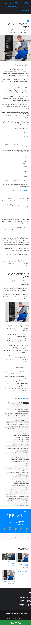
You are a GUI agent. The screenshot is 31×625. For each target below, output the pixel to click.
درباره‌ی (14, 616)
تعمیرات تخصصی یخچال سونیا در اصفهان (21, 413)
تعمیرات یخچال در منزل (25, 418)
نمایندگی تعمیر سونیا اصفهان (24, 446)
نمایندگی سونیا (6, 490)
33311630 (26, 136)
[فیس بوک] (21, 619)
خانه (27, 18)
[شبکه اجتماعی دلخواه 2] (8, 619)
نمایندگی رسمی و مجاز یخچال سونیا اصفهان (21, 483)
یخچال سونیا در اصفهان (24, 505)
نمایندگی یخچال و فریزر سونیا (8, 500)
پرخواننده (26, 537)
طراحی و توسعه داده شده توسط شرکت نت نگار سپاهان (15, 613)
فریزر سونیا (10, 442)
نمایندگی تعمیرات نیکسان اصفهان (23, 572)
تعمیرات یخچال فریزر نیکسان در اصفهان (22, 564)
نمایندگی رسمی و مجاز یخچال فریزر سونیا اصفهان (20, 487)
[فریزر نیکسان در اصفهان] (8, 575)
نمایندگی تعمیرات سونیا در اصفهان (23, 450)
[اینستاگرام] (14, 619)
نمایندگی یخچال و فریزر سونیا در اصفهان (22, 503)
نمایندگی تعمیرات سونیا (25, 448)
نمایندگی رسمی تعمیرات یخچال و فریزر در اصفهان (20, 466)
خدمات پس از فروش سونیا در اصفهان (11, 426)
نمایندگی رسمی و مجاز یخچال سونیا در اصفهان (20, 485)
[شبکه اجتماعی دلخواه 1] (10, 619)
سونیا (24, 18)
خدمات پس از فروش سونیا (24, 426)
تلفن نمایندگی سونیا (9, 422)
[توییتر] (19, 619)
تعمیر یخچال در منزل (14, 405)
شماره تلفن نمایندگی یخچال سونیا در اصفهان (21, 442)
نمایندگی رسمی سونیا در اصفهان (11, 468)
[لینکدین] (17, 619)
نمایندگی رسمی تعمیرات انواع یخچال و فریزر (21, 461)
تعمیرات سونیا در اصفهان (24, 415)
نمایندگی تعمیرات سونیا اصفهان (13, 448)
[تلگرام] (12, 619)
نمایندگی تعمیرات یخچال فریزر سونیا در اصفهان (20, 457)
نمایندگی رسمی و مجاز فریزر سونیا (23, 474)
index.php (20, 402)
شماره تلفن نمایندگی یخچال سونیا (23, 437)
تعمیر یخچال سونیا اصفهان (16, 407)
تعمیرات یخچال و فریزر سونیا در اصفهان (22, 422)
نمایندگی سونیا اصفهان (25, 492)
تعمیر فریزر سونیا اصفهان (12, 402)
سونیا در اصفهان (19, 429)
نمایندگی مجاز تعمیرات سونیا (24, 494)
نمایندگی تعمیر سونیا (16, 444)
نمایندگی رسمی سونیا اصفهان (23, 468)
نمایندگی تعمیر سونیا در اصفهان (11, 446)
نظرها (5, 537)
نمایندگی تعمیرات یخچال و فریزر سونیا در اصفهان (20, 459)
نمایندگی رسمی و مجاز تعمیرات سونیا (22, 470)
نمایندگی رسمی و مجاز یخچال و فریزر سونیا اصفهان (20, 490)
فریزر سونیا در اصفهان (25, 444)
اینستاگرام (23, 398)
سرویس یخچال (26, 429)
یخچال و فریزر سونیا (15, 505)
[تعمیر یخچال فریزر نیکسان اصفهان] (8, 556)
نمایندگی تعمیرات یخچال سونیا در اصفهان (21, 455)
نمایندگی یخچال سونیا (25, 498)
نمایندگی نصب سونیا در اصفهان (10, 496)
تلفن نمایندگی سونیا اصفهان (24, 424)
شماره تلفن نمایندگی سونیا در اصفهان (22, 433)
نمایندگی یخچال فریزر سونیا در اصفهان (22, 500)
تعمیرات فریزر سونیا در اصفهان (13, 415)
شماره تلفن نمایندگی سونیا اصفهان (23, 431)
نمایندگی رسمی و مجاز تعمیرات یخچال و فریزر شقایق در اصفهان (17, 472)
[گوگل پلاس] (23, 619)
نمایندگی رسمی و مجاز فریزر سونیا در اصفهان (21, 479)
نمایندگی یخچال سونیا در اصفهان (14, 498)
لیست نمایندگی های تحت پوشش (20, 190)
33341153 (25, 605)
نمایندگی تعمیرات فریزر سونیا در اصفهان (22, 452)
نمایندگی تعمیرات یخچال (9, 452)
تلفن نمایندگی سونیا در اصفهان (12, 424)
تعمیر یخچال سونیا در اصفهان (23, 409)
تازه (15, 537)
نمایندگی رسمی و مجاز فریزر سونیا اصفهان (21, 476)
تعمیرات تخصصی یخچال (12, 409)
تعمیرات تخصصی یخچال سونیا (23, 411)
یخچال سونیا (11, 503)
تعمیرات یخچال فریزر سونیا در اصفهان (22, 420)
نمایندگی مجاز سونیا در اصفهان (23, 496)
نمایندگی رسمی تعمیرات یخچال (23, 463)
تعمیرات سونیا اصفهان (8, 413)
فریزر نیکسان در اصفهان (9, 581)
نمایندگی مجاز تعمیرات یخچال (12, 494)
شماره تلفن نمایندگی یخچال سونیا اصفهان (21, 439)
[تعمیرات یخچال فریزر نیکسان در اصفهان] (22, 557)
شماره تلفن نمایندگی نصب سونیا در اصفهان (21, 435)
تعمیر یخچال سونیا (25, 407)
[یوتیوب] (15, 619)
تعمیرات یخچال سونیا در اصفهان (13, 418)
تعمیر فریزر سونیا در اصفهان (24, 405)
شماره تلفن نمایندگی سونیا (10, 429)
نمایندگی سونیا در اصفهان (14, 492)
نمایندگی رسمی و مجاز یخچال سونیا (22, 481)
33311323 (26, 132)
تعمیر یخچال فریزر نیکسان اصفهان (9, 562)
